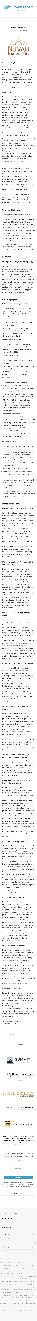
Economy (6, 1234)
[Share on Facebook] (4, 1034)
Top (19, 1317)
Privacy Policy (7, 1218)
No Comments (24, 30)
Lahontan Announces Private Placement (18, 1107)
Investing (19, 24)
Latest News (7, 1247)
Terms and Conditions (10, 1213)
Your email (18, 1168)
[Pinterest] (10, 1034)
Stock (5, 1251)
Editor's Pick (7, 1238)
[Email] (13, 1034)
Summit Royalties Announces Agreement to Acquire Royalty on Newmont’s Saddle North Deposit (18, 1076)
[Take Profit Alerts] (18, 9)
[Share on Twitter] (7, 1034)
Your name (18, 1160)
